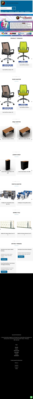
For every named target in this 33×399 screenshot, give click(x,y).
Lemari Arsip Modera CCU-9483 (8, 171)
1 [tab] (12, 76)
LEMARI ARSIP (16, 154)
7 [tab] (17, 76)
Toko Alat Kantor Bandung (12, 3)
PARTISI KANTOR (16, 184)
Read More (4, 259)
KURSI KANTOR (16, 79)
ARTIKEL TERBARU (16, 243)
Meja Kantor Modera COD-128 (18, 146)
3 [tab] (14, 76)
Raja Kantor (20, 360)
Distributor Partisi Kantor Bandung (24, 249)
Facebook (16, 365)
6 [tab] (16, 76)
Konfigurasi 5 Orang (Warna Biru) (7, 202)
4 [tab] (15, 76)
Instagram (16, 366)
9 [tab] (19, 76)
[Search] (13, 8)
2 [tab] (13, 76)
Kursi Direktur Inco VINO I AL (24, 70)
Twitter (16, 368)
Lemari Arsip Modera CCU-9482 (24, 171)
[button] (32, 59)
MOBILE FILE (16, 212)
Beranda (2, 11)
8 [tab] (18, 76)
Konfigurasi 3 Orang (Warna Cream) (24, 202)
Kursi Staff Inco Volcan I (7, 64)
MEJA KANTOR (16, 122)
